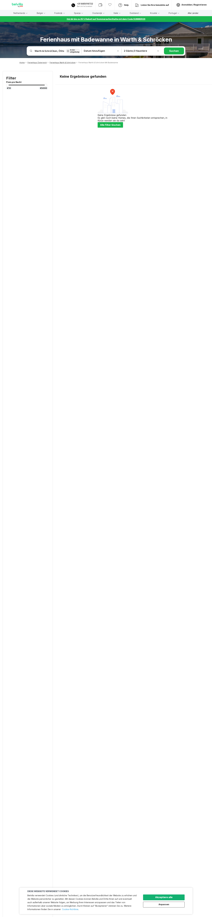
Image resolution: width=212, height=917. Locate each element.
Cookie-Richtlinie (70, 909)
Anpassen (164, 904)
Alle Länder (193, 13)
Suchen (174, 50)
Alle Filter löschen (110, 124)
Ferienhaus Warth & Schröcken (63, 62)
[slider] (7, 85)
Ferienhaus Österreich (37, 62)
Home (22, 62)
